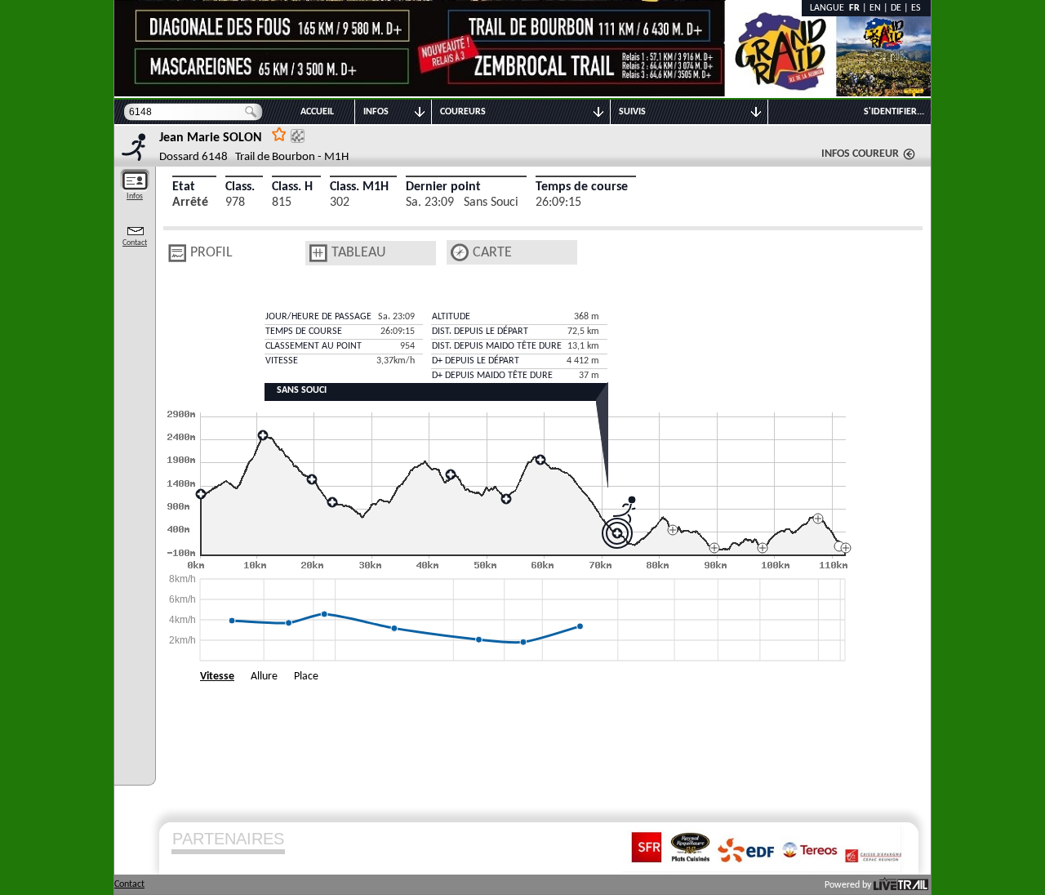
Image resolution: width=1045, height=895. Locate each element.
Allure (264, 676)
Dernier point (443, 187)
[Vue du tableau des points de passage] (318, 253)
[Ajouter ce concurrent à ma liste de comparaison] (298, 136)
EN (875, 8)
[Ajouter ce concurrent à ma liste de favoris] (279, 133)
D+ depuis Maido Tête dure (492, 376)
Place (306, 676)
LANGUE (829, 8)
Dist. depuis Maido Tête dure (497, 346)
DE (896, 8)
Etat (183, 187)
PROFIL (211, 252)
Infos (135, 196)
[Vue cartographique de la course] (460, 252)
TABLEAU (358, 252)
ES (916, 8)
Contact (134, 242)
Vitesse (217, 676)
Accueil (317, 112)
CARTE (492, 252)
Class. (240, 187)
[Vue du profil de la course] (177, 253)
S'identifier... (894, 112)
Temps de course (582, 187)
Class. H (292, 187)
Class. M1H (359, 187)
